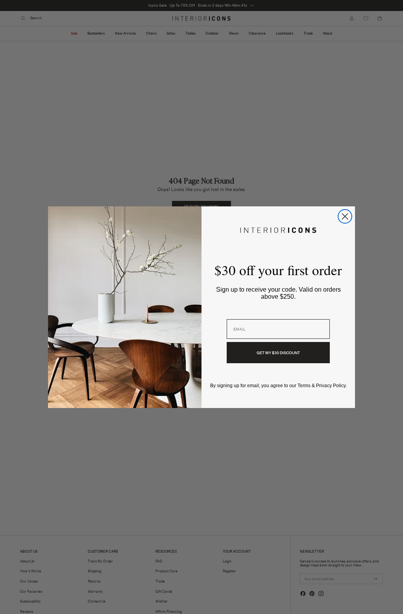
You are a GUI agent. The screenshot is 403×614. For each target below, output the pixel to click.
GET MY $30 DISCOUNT (278, 352)
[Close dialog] (345, 216)
